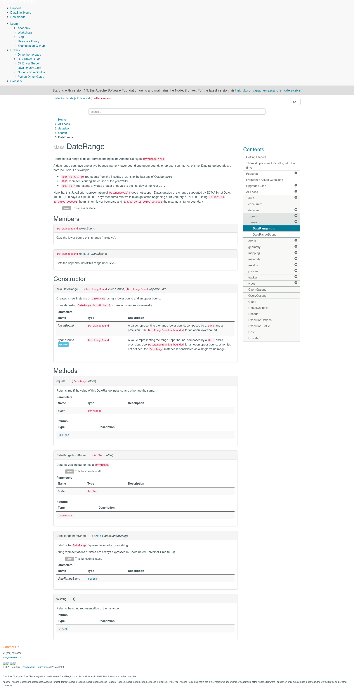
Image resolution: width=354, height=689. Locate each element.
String (98, 535)
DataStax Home (20, 12)
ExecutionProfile (259, 326)
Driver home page (29, 54)
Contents (253, 149)
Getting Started (256, 157)
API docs (64, 124)
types (251, 283)
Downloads (17, 17)
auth (251, 198)
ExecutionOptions (260, 320)
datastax (63, 128)
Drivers (15, 50)
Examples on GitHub (31, 45)
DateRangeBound (265, 234)
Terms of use (43, 666)
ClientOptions (257, 289)
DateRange (264, 228)
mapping (254, 253)
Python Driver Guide (31, 76)
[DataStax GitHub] (14, 663)
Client (252, 301)
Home (62, 119)
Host (251, 332)
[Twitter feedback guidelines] (11, 663)
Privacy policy (28, 666)
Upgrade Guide (256, 186)
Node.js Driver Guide (31, 72)
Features (252, 173)
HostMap (254, 338)
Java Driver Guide (29, 68)
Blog (21, 37)
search (62, 133)
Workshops (25, 32)
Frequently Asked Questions (264, 180)
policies (253, 271)
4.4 (295, 102)
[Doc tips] (8, 663)
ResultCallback (258, 308)
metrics (253, 265)
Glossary (16, 81)
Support (15, 8)
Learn (14, 23)
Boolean (64, 434)
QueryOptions (257, 295)
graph (254, 216)
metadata (254, 259)
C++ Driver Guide (29, 59)
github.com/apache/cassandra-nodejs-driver (269, 90)
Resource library (28, 41)
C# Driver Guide (28, 63)
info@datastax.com (12, 657)
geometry (254, 247)
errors (252, 241)
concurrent (255, 204)
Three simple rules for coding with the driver (270, 165)
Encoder (253, 314)
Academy (24, 28)
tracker (252, 277)
